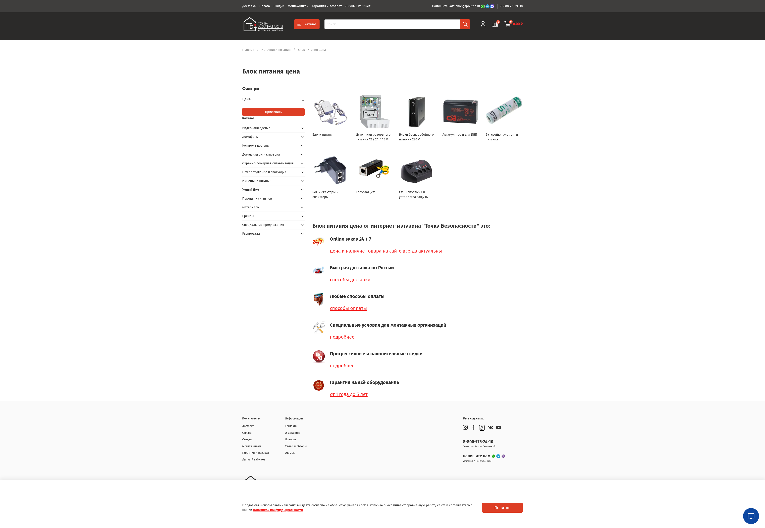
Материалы (251, 207)
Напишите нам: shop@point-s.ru (456, 6)
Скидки (279, 6)
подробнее (342, 337)
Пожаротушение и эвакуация (264, 172)
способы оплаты (348, 308)
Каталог (310, 24)
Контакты (291, 426)
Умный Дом (250, 189)
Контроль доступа (255, 145)
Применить (273, 112)
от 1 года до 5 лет (349, 394)
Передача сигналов (257, 198)
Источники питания (276, 50)
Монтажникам (298, 6)
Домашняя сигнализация (261, 154)
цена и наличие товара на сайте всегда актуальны (386, 251)
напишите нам (477, 456)
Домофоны (250, 137)
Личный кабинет (357, 6)
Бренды (248, 216)
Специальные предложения (263, 225)
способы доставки (350, 279)
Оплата (264, 6)
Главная (248, 50)
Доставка (249, 6)
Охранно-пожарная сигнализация (268, 163)
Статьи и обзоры (296, 446)
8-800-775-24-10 (511, 6)
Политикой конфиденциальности (278, 510)
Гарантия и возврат (327, 6)
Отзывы (290, 453)
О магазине (292, 433)
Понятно (502, 507)
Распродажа (251, 233)
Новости (290, 439)
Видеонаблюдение (256, 128)
